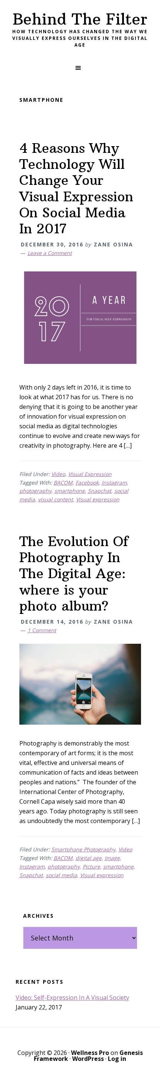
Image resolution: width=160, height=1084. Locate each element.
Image (112, 857)
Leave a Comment (50, 252)
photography (35, 490)
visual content (55, 499)
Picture (91, 866)
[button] (80, 68)
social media (61, 875)
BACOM (63, 482)
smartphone (69, 490)
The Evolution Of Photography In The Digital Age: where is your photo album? (73, 573)
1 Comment (42, 630)
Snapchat (99, 490)
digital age (89, 857)
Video (58, 474)
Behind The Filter (80, 19)
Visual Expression (90, 474)
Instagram (114, 482)
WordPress (88, 1059)
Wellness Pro (90, 1053)
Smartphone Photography (83, 849)
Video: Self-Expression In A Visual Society (72, 997)
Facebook (87, 482)
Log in (117, 1059)
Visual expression (97, 499)
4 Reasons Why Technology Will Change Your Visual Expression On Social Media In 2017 (76, 188)
